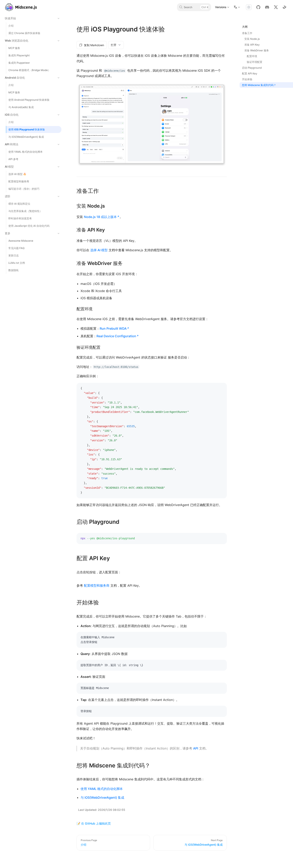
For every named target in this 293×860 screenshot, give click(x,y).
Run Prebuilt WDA (113, 328)
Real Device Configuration (116, 336)
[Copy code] (221, 389)
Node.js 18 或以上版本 (100, 217)
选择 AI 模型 (99, 250)
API (195, 748)
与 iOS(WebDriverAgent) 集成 (102, 797)
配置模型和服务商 (96, 585)
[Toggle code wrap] (215, 389)
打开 (113, 45)
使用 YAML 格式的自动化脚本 (102, 789)
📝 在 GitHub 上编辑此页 (94, 823)
